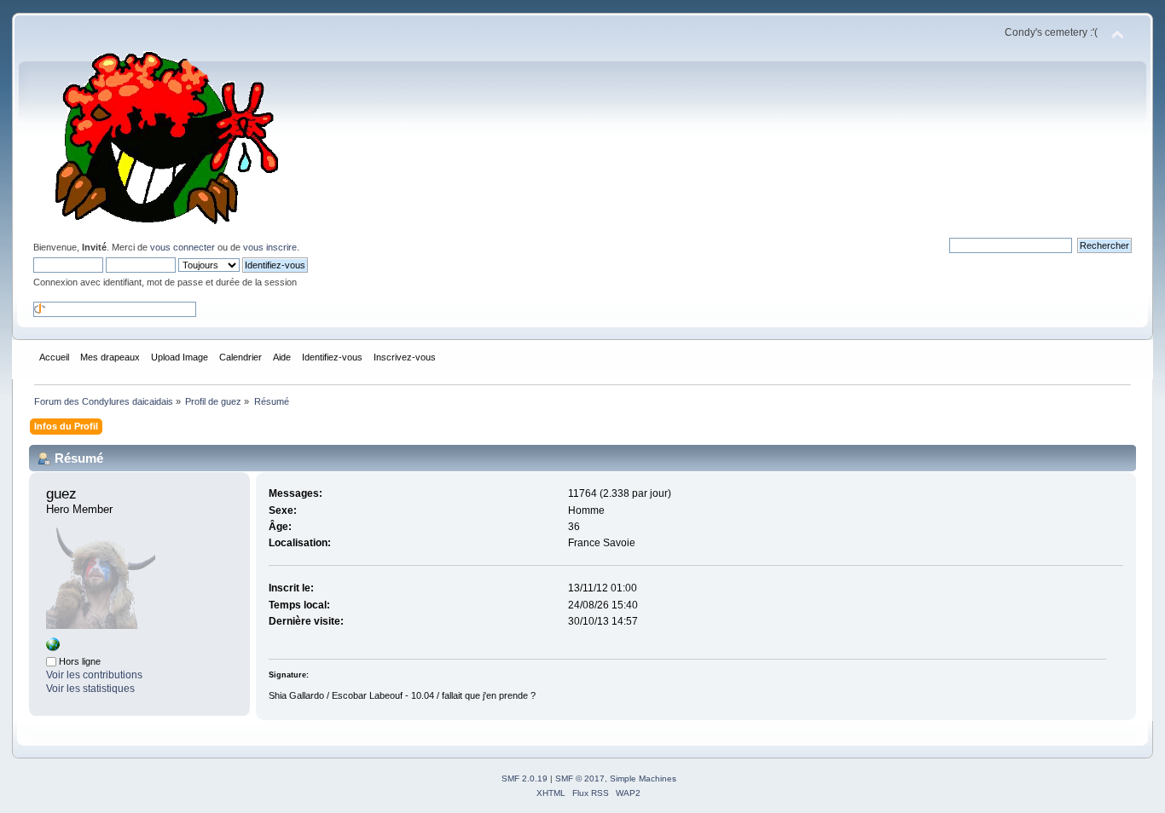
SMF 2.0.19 (524, 778)
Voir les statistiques (90, 689)
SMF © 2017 (580, 778)
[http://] (53, 648)
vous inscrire (270, 247)
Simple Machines (643, 778)
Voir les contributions (94, 675)
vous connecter (182, 247)
